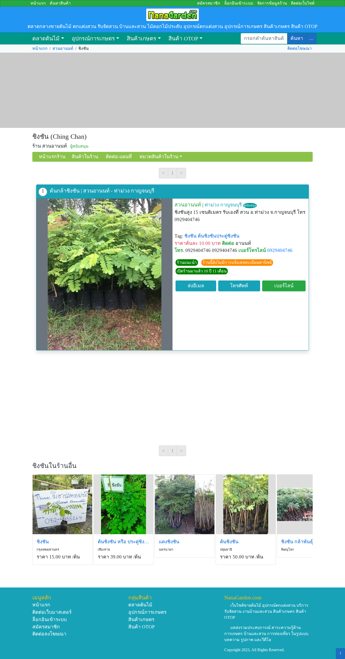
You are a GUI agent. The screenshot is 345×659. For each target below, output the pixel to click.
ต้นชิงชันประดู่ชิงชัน (218, 236)
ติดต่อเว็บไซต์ (302, 3)
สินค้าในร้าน (85, 156)
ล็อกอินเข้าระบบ (238, 3)
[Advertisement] (172, 90)
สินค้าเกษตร (141, 38)
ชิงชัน (190, 236)
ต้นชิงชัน (229, 541)
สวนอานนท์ (63, 48)
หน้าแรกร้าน (52, 156)
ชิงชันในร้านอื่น (54, 465)
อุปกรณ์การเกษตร (93, 38)
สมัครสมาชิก (208, 3)
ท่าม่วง (212, 204)
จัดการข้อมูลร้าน (272, 3)
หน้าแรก (38, 3)
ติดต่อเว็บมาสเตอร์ (51, 612)
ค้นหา (296, 38)
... (311, 38)
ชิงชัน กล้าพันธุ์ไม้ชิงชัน (306, 541)
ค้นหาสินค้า (60, 3)
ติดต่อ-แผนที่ (119, 156)
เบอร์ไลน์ (283, 285)
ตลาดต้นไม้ (46, 38)
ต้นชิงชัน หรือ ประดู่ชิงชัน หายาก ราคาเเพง (123, 541)
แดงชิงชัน (169, 541)
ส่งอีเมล (196, 285)
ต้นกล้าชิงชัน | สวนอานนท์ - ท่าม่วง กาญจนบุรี (102, 191)
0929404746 (279, 250)
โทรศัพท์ (239, 285)
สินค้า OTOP (183, 38)
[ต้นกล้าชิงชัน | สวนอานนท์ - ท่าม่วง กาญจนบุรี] (104, 274)
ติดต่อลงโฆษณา (49, 634)
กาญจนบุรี (231, 204)
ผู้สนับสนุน (249, 205)
